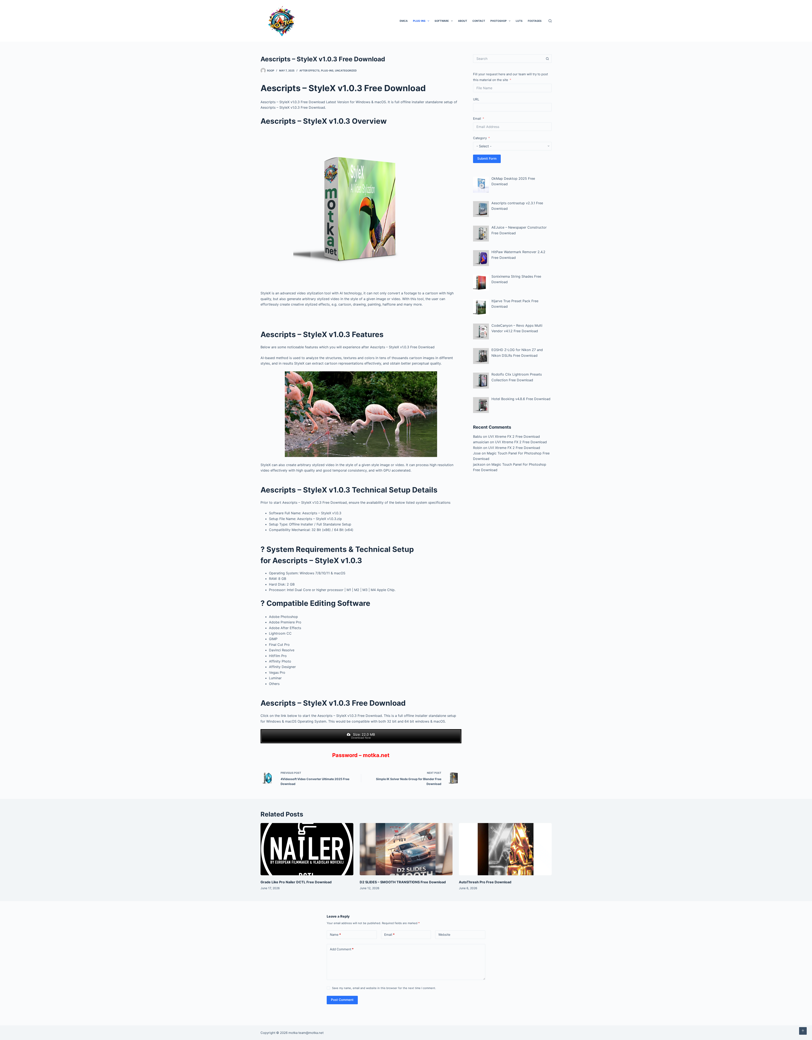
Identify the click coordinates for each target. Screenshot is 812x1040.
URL (476, 99)
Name (335, 935)
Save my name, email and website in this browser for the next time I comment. (384, 988)
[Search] (550, 20)
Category (480, 138)
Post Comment (342, 1000)
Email (477, 119)
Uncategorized (346, 70)
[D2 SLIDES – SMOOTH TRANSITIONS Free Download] (406, 849)
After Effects (309, 70)
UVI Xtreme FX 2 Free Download (514, 436)
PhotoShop (498, 20)
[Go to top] (803, 1031)
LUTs (519, 20)
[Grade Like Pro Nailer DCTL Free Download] (307, 849)
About (462, 20)
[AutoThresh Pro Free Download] (505, 849)
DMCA (404, 20)
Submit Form (487, 158)
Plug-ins (419, 20)
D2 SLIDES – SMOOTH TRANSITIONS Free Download (403, 882)
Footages (535, 20)
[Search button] (547, 58)
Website (444, 935)
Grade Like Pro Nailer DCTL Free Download (296, 882)
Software (442, 20)
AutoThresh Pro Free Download (485, 882)
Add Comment (342, 949)
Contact (478, 20)
